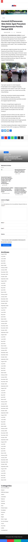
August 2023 (4, 334)
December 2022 (4, 352)
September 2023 (4, 332)
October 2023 (4, 330)
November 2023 (4, 327)
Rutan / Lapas (4, 519)
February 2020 (4, 428)
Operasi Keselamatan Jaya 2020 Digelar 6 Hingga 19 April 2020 (20, 171)
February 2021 (4, 401)
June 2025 (3, 285)
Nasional (3, 498)
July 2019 (3, 444)
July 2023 (3, 336)
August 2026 (4, 254)
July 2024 (3, 310)
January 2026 (4, 269)
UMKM (2, 528)
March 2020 (3, 426)
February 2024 (4, 321)
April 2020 (3, 424)
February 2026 (4, 267)
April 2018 (3, 477)
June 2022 (3, 365)
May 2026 (3, 260)
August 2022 (4, 361)
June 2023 (3, 339)
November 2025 (4, 274)
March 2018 (3, 479)
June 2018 (3, 473)
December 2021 (4, 379)
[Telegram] (15, 137)
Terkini (2, 523)
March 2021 (3, 399)
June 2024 (3, 312)
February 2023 (4, 348)
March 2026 (3, 265)
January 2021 (4, 403)
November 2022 (4, 354)
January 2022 (4, 377)
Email (2, 228)
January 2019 (4, 457)
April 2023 (3, 343)
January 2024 (4, 323)
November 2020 (4, 408)
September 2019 (4, 439)
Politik (2, 514)
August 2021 (3, 388)
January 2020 (4, 430)
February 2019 (4, 455)
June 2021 (3, 392)
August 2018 (3, 468)
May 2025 (3, 287)
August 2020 (4, 415)
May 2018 (3, 475)
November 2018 (4, 462)
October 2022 (4, 357)
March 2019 (3, 453)
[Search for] (26, 6)
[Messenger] (9, 137)
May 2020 (3, 421)
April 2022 (3, 370)
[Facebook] (2, 137)
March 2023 (3, 345)
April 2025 (3, 290)
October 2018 (4, 464)
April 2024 (3, 316)
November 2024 (4, 301)
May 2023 (3, 341)
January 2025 (4, 296)
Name (2, 222)
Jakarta (2, 494)
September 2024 (4, 305)
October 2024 (4, 303)
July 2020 (3, 417)
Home (3, 17)
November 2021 (4, 381)
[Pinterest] (5, 137)
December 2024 (4, 298)
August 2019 (3, 441)
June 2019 (3, 446)
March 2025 (3, 292)
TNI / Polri (3, 525)
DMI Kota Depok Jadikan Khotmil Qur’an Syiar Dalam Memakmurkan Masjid (7, 189)
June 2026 (3, 258)
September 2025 (4, 278)
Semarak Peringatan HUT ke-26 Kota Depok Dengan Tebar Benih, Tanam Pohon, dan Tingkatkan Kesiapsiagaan (6, 180)
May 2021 (3, 395)
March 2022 (3, 372)
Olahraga (3, 503)
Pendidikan (3, 510)
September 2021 (4, 386)
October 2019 (4, 437)
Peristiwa (3, 512)
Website (3, 234)
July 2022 (3, 363)
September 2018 (4, 466)
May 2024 (3, 314)
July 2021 (3, 390)
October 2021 (4, 383)
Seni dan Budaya (4, 521)
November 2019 (4, 435)
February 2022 (4, 374)
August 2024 (4, 307)
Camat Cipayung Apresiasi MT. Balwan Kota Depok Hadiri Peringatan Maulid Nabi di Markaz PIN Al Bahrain (13, 158)
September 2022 (4, 359)
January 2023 (4, 350)
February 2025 (4, 294)
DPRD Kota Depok (4, 492)
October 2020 (4, 410)
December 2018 (4, 459)
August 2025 (4, 281)
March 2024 (3, 319)
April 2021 (3, 397)
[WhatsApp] (12, 137)
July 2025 (3, 283)
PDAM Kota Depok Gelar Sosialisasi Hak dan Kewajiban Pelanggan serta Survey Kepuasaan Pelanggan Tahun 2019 (21, 190)
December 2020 (4, 406)
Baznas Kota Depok (5, 487)
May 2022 (3, 368)
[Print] (22, 137)
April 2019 (3, 450)
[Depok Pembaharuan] (14, 6)
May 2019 (3, 448)
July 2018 (3, 471)
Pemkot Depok (4, 507)
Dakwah (6, 152)
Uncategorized (4, 530)
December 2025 (4, 272)
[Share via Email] (19, 137)
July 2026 (3, 256)
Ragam (2, 516)
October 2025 (4, 276)
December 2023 (4, 325)
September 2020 (4, 412)
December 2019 (4, 433)
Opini (2, 505)
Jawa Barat (3, 496)
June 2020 (3, 419)
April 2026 (3, 263)
